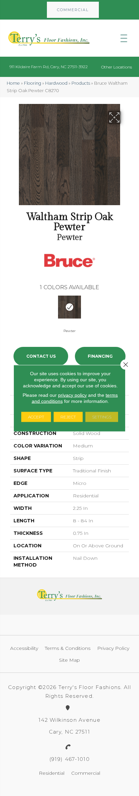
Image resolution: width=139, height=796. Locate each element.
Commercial (85, 773)
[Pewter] (69, 307)
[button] (73, 10)
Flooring (32, 83)
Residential (51, 773)
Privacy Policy (113, 648)
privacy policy (72, 394)
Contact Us (41, 356)
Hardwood (56, 83)
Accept (36, 416)
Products (81, 83)
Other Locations (116, 67)
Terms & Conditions (67, 648)
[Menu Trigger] (124, 38)
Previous (13, 309)
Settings (101, 416)
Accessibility (24, 648)
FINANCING (100, 356)
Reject (68, 416)
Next (125, 309)
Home (13, 83)
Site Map (69, 660)
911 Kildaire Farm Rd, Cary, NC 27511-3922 (48, 66)
